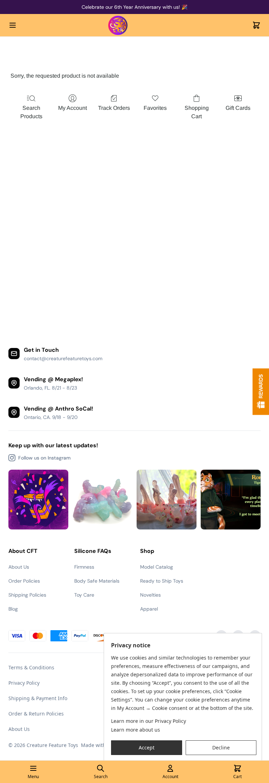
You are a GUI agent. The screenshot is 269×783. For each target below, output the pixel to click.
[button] (146, 747)
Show (261, 391)
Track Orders (114, 108)
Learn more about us (135, 729)
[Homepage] (134, 25)
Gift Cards (238, 108)
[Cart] (256, 25)
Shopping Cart (197, 112)
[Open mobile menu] (13, 25)
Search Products (31, 112)
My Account (72, 108)
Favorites (155, 108)
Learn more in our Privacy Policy (148, 721)
